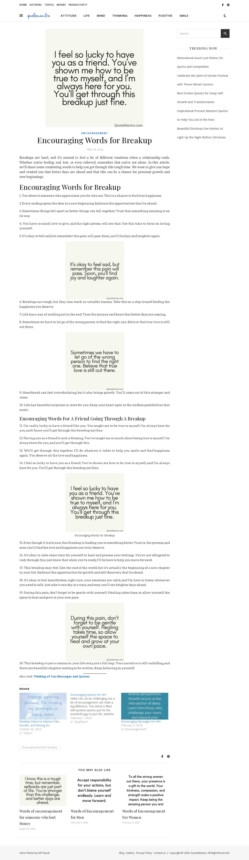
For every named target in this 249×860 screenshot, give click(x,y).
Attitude (69, 15)
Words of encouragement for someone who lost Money (40, 817)
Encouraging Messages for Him (141, 721)
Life (87, 15)
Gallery (130, 853)
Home (23, 4)
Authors (36, 4)
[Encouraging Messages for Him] (144, 706)
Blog (121, 853)
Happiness (143, 15)
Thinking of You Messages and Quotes (61, 676)
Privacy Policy (144, 853)
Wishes (61, 4)
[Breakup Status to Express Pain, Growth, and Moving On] (43, 706)
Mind (101, 15)
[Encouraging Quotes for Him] (95, 708)
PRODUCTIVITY (78, 4)
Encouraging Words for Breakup (39, 747)
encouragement (94, 133)
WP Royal (43, 853)
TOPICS (49, 4)
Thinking (120, 15)
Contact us (159, 853)
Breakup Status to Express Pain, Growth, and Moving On (39, 723)
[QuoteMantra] (39, 15)
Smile (184, 15)
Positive (166, 15)
